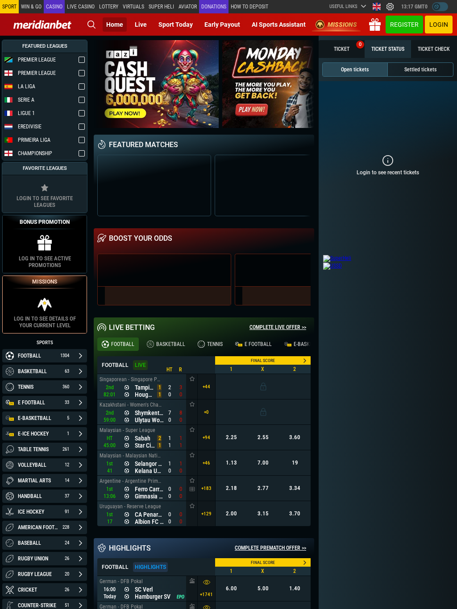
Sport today (175, 24)
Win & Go (31, 7)
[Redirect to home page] (42, 24)
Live (141, 24)
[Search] (91, 24)
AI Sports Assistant (279, 24)
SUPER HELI (161, 7)
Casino (54, 7)
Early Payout (222, 24)
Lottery (108, 7)
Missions (342, 24)
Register (404, 24)
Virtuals (133, 7)
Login (438, 24)
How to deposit (249, 7)
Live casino (81, 7)
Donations (213, 7)
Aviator (188, 7)
